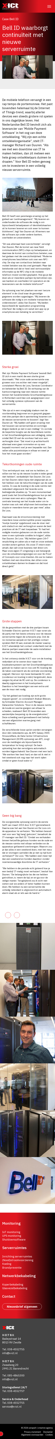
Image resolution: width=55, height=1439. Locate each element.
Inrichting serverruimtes (17, 1256)
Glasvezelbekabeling (14, 1288)
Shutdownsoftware (14, 1239)
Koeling (6, 1264)
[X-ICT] (10, 6)
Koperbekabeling (12, 1284)
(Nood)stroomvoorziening (17, 1260)
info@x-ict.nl (9, 1353)
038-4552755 (15, 1349)
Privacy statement (32, 1432)
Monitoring (11, 1223)
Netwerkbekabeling (19, 1276)
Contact (8, 1296)
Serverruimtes (14, 1247)
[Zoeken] (41, 6)
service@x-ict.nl (11, 1406)
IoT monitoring (11, 1232)
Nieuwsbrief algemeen (22, 1307)
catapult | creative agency (40, 1428)
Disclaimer (48, 1432)
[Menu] (49, 6)
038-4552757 (15, 1391)
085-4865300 (15, 1375)
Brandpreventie (12, 1267)
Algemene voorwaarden (32, 1434)
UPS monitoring (11, 1236)
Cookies (49, 1434)
